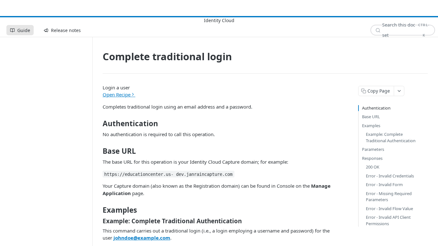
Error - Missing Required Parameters (389, 197)
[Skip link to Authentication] (98, 124)
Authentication (376, 108)
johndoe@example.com (142, 237)
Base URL (371, 116)
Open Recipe (117, 94)
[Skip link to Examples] (98, 210)
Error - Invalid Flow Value (389, 208)
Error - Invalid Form (384, 184)
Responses (372, 158)
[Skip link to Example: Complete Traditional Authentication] (98, 221)
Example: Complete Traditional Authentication (391, 137)
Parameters (373, 149)
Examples (371, 125)
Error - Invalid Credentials (390, 176)
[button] (220, 91)
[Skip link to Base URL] (98, 151)
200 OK (372, 167)
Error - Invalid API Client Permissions (388, 220)
